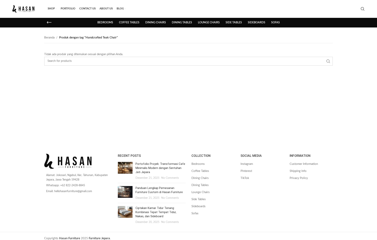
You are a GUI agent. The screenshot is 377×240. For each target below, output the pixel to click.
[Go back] (49, 22)
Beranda (49, 37)
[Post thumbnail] (125, 171)
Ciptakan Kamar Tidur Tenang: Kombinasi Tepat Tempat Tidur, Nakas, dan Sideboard (155, 212)
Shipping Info (298, 171)
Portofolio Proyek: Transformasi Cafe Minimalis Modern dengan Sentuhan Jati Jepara (160, 168)
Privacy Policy (299, 178)
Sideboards (198, 206)
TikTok (245, 178)
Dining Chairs (200, 178)
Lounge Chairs (200, 192)
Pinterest (246, 171)
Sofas (195, 213)
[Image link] (78, 161)
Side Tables (198, 199)
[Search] (363, 9)
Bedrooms (198, 163)
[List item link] (78, 177)
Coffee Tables (200, 171)
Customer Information (304, 163)
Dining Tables (200, 185)
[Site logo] (28, 8)
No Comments (170, 178)
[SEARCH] (328, 61)
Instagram (247, 163)
